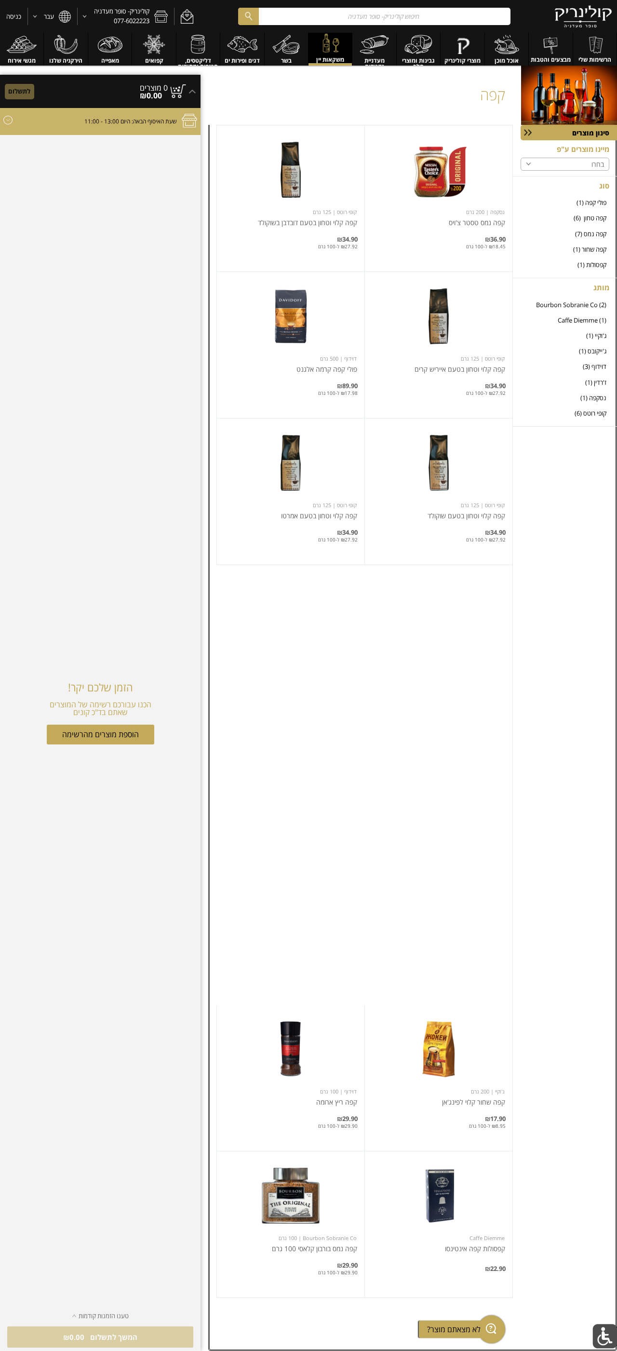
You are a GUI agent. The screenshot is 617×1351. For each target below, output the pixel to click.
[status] (154, 88)
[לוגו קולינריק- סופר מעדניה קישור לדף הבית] (583, 16)
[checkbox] (565, 203)
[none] (438, 198)
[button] (186, 16)
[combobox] (374, 16)
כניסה (13, 16)
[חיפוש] (248, 16)
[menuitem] (595, 49)
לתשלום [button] (19, 91)
